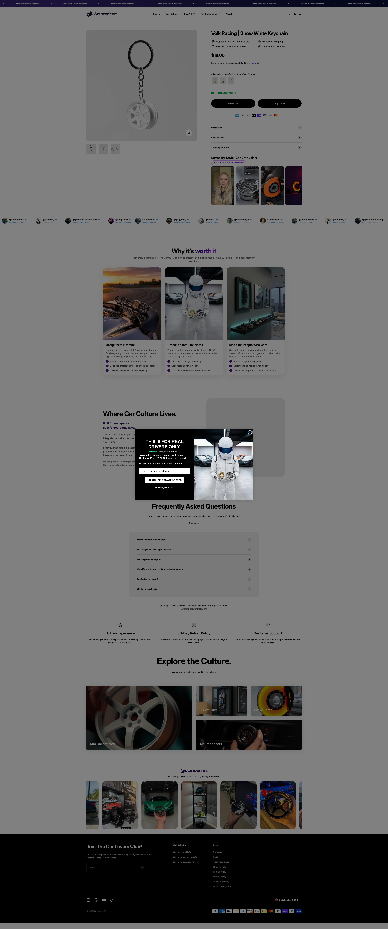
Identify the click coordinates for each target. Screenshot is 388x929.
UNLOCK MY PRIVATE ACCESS (164, 480)
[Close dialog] (250, 432)
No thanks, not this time (164, 488)
